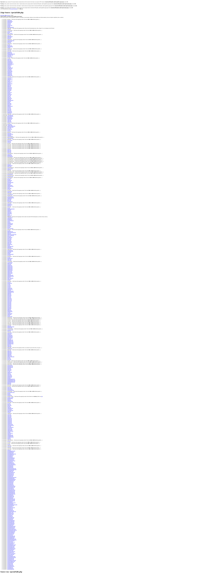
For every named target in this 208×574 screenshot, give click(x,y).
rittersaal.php (9, 310)
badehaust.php (9, 83)
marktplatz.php (9, 165)
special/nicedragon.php (11, 531)
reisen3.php (9, 302)
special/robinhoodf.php (11, 460)
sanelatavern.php (10, 329)
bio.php (8, 32)
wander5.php (9, 422)
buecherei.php (9, 62)
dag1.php (9, 82)
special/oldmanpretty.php (11, 538)
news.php (9, 255)
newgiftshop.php (10, 251)
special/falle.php (10, 516)
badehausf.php (9, 81)
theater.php (9, 382)
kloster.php (9, 240)
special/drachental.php (11, 498)
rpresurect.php (9, 316)
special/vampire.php (10, 517)
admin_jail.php (9, 33)
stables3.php (9, 352)
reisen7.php (9, 306)
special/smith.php (10, 466)
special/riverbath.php (10, 458)
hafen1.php (9, 150)
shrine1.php (9, 345)
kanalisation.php (10, 223)
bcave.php (9, 108)
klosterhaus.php (10, 248)
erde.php (8, 47)
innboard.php (9, 213)
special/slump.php (10, 482)
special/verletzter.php (10, 523)
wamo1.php (9, 415)
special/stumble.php (10, 495)
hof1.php (8, 189)
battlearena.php (10, 106)
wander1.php (9, 418)
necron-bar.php (9, 224)
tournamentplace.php (10, 392)
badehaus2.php (9, 77)
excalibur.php (9, 68)
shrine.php (9, 344)
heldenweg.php (10, 168)
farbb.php (9, 84)
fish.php (8, 102)
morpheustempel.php (10, 208)
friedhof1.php (9, 119)
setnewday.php (9, 337)
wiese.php (9, 434)
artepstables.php (10, 67)
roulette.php (9, 314)
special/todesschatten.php (11, 511)
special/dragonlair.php (11, 500)
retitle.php (9, 309)
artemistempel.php (10, 63)
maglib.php (9, 247)
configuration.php (10, 127)
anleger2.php (9, 41)
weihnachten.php (10, 431)
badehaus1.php (9, 75)
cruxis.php (9, 78)
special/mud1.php (10, 525)
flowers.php (9, 104)
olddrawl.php (9, 263)
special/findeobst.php (11, 520)
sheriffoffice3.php (10, 343)
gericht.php (9, 133)
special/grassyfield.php (11, 551)
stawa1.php (9, 359)
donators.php (9, 20)
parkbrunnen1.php (10, 276)
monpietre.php (9, 204)
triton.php (9, 399)
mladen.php (9, 192)
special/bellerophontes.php (11, 469)
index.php (9, 205)
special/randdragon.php (11, 556)
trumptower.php (10, 401)
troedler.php (9, 400)
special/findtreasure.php (11, 526)
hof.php (8, 187)
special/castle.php (10, 483)
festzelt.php (9, 90)
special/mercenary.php (11, 499)
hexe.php (8, 179)
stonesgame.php (10, 367)
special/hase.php (10, 555)
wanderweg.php (10, 424)
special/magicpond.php (11, 490)
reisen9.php (9, 308)
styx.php (8, 371)
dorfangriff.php (10, 21)
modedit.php (9, 198)
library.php (9, 200)
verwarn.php (9, 409)
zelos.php (9, 441)
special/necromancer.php (11, 529)
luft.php (8, 245)
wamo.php (9, 414)
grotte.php (9, 141)
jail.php (8, 221)
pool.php (8, 280)
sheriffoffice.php (10, 340)
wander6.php (9, 423)
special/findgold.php (10, 524)
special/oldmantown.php (11, 544)
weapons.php (9, 428)
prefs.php (9, 282)
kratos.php (9, 233)
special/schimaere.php (11, 472)
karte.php (9, 225)
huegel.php (9, 203)
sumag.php (9, 374)
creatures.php (9, 74)
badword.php (9, 87)
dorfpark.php (9, 22)
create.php (9, 66)
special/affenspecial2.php (11, 453)
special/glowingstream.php (11, 539)
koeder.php (9, 252)
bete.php (8, 26)
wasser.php (9, 426)
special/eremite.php (10, 510)
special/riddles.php (10, 454)
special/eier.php (10, 506)
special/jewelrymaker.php (11, 468)
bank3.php (9, 99)
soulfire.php (9, 346)
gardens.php (9, 124)
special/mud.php (10, 519)
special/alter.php (10, 455)
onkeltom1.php (9, 266)
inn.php (8, 207)
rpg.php (8, 315)
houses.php (9, 199)
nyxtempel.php (9, 262)
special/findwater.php (11, 528)
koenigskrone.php (10, 254)
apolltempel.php (10, 46)
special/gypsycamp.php (11, 553)
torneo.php (9, 387)
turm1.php (9, 404)
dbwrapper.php (10, 115)
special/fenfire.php (10, 518)
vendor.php (9, 407)
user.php (8, 406)
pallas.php (9, 274)
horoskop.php (9, 191)
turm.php (8, 403)
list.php (8, 214)
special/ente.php (10, 508)
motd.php (9, 210)
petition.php (9, 279)
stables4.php (9, 353)
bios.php (8, 44)
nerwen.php (9, 239)
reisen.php (9, 296)
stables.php (9, 350)
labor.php (9, 184)
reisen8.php (9, 307)
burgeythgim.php (10, 116)
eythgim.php (9, 72)
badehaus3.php (9, 79)
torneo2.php (9, 388)
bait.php (8, 91)
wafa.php (9, 412)
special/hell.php (10, 456)
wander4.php (9, 421)
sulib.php (8, 373)
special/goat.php (10, 541)
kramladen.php (9, 258)
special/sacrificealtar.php (11, 464)
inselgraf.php (9, 215)
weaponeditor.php (10, 427)
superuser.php (9, 376)
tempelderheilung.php (11, 379)
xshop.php (9, 438)
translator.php (9, 395)
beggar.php (9, 110)
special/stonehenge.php (11, 493)
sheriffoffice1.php (10, 341)
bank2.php (9, 97)
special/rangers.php (10, 559)
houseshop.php (9, 201)
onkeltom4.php (9, 269)
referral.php (9, 295)
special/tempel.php (10, 488)
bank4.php (9, 101)
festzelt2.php (9, 94)
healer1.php (9, 166)
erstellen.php (9, 64)
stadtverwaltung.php (10, 356)
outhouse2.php (9, 273)
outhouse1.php (9, 272)
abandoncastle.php (10, 27)
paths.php (9, 277)
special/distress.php (10, 496)
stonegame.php (9, 365)
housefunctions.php (10, 197)
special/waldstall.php (10, 521)
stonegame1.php (10, 366)
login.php (9, 222)
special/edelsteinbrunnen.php (12, 504)
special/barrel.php (10, 467)
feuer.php (9, 96)
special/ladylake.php (10, 566)
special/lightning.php (10, 478)
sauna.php (9, 330)
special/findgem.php (10, 522)
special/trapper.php (10, 513)
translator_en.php (10, 397)
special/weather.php (10, 554)
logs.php (8, 230)
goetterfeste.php (10, 136)
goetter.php (9, 135)
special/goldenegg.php (11, 545)
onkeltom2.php (9, 267)
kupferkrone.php (10, 176)
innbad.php (9, 209)
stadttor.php (9, 354)
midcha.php (9, 188)
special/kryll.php (10, 564)
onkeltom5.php (9, 270)
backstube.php (9, 71)
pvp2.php (9, 286)
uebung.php (9, 405)
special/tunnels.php (10, 505)
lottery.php (9, 243)
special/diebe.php (10, 494)
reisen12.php (9, 300)
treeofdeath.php (10, 398)
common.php (10, 125)
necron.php (9, 226)
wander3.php (9, 420)
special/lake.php (10, 567)
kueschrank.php (10, 174)
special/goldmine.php (11, 547)
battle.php (9, 105)
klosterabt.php (9, 244)
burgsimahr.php (10, 118)
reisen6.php (9, 305)
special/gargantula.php (11, 535)
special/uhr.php (9, 515)
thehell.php (9, 383)
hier (42, 396)
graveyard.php (9, 140)
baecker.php (9, 89)
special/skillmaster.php (11, 480)
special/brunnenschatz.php (11, 477)
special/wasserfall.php (11, 542)
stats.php (8, 357)
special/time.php (10, 509)
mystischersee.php (10, 220)
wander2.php (9, 419)
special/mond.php (10, 503)
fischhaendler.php (10, 100)
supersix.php (9, 375)
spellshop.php (9, 348)
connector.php (9, 70)
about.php (9, 29)
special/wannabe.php (10, 540)
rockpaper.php (9, 313)
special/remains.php (10, 569)
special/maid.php (10, 497)
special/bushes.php (10, 481)
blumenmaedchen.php (11, 53)
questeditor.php (10, 289)
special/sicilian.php (10, 474)
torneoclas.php (9, 389)
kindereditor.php (10, 231)
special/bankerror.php (11, 463)
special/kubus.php (10, 565)
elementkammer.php (10, 40)
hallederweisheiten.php (11, 126)
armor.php (9, 59)
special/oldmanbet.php (11, 536)
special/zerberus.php (10, 546)
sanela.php (9, 325)
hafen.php (9, 149)
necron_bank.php (10, 228)
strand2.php (9, 370)
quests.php (9, 290)
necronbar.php (9, 237)
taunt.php (9, 378)
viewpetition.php (10, 410)
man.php (8, 257)
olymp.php (9, 264)
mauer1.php (9, 178)
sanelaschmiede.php (10, 326)
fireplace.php (9, 98)
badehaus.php (9, 73)
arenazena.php (9, 56)
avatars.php (9, 69)
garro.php (9, 24)
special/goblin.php (10, 543)
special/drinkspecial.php (11, 502)
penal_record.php (10, 278)
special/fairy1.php (10, 512)
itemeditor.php (9, 219)
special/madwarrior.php (11, 486)
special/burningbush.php (11, 479)
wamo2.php (9, 416)
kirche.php (9, 236)
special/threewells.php (11, 507)
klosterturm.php (10, 250)
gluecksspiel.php (10, 134)
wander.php (9, 417)
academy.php (9, 31)
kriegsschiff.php (10, 156)
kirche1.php (9, 238)
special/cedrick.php (10, 485)
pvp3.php (9, 287)
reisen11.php (9, 299)
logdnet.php (9, 218)
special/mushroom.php (11, 527)
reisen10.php (9, 298)
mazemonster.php (10, 182)
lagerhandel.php (10, 194)
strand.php (9, 368)
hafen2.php (9, 151)
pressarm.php (9, 283)
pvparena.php (9, 288)
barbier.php (9, 103)
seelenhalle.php (10, 336)
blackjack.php (9, 45)
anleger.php (9, 37)
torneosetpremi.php (10, 390)
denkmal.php (9, 117)
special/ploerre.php (10, 552)
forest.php (9, 107)
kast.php (8, 227)
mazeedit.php (9, 180)
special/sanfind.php (10, 470)
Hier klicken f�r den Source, (5, 15)
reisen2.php (9, 301)
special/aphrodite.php (11, 457)
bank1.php (9, 95)
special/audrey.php (10, 459)
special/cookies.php (10, 489)
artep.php (9, 65)
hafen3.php (9, 152)
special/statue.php (10, 484)
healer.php (9, 164)
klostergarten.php (10, 246)
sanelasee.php (9, 327)
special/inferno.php (10, 462)
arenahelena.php (10, 54)
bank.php (9, 93)
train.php (8, 393)
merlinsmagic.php (10, 186)
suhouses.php (9, 372)
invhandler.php (9, 217)
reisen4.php (9, 303)
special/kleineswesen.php (11, 560)
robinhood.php (9, 311)
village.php (9, 411)
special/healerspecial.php (11, 557)
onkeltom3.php (9, 268)
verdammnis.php (10, 408)
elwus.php (9, 42)
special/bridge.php (10, 475)
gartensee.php (9, 129)
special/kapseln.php (10, 558)
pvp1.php (9, 285)
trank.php (9, 394)
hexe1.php (9, 181)
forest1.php (9, 109)
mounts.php (9, 212)
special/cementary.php (11, 487)
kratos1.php (9, 259)
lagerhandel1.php (10, 196)
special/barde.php (10, 465)
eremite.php (9, 49)
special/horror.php (10, 452)
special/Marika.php (10, 451)
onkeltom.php (9, 265)
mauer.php (9, 169)
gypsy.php (9, 142)
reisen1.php (9, 297)
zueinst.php (9, 446)
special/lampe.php (10, 568)
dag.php (8, 80)
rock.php (8, 312)
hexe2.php (9, 183)
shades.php (9, 338)
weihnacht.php (9, 430)
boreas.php (9, 55)
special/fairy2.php (10, 514)
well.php (8, 432)
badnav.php (9, 85)
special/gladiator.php (10, 537)
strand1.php (9, 369)
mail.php (8, 253)
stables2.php (9, 351)
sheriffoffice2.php (10, 342)
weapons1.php (9, 429)
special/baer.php (10, 461)
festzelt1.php (9, 92)
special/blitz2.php (10, 471)
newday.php (9, 241)
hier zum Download (13, 8)
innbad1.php (9, 211)
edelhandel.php (10, 36)
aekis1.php (9, 35)
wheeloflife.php (10, 433)
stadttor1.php (9, 355)
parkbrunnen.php (10, 275)
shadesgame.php (10, 339)
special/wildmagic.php (11, 561)
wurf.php (8, 437)
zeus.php (8, 444)
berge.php (9, 23)
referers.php (9, 294)
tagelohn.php (9, 377)
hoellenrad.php (9, 185)
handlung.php (9, 155)
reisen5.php (9, 304)
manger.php (9, 154)
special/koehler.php (10, 562)
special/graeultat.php (10, 549)
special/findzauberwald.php (12, 530)
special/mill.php (10, 501)
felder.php (9, 86)
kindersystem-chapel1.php (11, 234)
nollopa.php (9, 260)
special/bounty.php (10, 473)
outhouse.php (9, 271)
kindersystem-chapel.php (11, 232)
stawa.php (9, 358)
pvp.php (8, 284)
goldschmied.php (10, 138)
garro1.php (9, 128)
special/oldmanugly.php (11, 548)
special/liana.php (10, 476)
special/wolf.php (10, 563)
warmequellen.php (10, 425)
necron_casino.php (10, 235)
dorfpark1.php (9, 25)
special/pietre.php (10, 550)
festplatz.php (9, 88)
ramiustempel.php (10, 291)
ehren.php (9, 38)
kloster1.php (9, 242)
